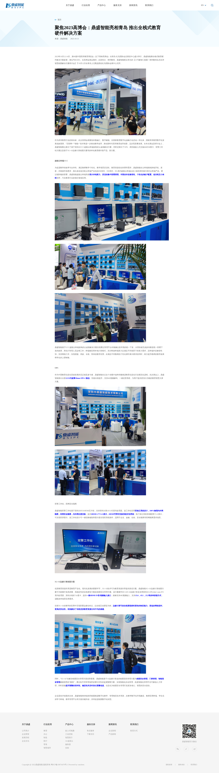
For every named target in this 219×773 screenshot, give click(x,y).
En (202, 5)
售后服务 (90, 731)
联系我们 (149, 5)
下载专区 (90, 734)
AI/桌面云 (69, 741)
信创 (67, 748)
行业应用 (86, 5)
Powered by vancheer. (77, 765)
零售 (45, 744)
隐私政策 (169, 764)
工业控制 (69, 734)
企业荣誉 (25, 734)
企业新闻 (112, 731)
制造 (45, 738)
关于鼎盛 (70, 5)
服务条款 (181, 764)
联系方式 (134, 731)
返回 (59, 20)
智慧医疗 (69, 738)
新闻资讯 (133, 5)
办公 (45, 734)
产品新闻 (112, 734)
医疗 (45, 741)
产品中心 (102, 5)
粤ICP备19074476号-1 (59, 765)
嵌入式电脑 (69, 731)
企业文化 (25, 741)
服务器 (68, 744)
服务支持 (117, 5)
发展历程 (25, 738)
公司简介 (25, 731)
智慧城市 (47, 748)
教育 (45, 731)
